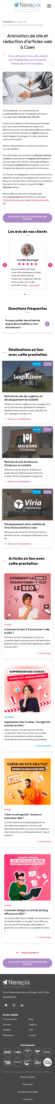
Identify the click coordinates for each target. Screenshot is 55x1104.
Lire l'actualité (44, 745)
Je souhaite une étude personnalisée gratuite (27, 217)
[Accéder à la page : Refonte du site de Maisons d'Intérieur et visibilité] (27, 442)
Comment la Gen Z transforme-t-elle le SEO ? (27, 631)
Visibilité (19, 21)
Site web (36, 364)
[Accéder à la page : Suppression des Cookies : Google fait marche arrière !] (27, 689)
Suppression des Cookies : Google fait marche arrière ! (27, 723)
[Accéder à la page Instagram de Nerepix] (14, 1005)
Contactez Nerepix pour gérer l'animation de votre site (26, 202)
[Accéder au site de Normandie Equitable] (7, 1052)
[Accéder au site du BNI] (37, 1052)
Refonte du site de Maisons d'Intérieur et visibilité (21, 463)
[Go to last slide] (5, 265)
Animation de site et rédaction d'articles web (23, 25)
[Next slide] (50, 265)
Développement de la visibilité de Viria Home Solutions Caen (24, 525)
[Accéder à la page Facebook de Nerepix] (6, 1005)
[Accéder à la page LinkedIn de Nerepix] (22, 1005)
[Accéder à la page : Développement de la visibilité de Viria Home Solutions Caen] (27, 504)
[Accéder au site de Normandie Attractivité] (17, 1062)
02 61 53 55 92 (9, 997)
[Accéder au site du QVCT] (27, 1062)
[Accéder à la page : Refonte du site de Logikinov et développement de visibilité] (27, 376)
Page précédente (30, 952)
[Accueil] (27, 7)
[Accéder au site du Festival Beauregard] (27, 1052)
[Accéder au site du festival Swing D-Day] (47, 1062)
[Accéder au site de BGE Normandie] (37, 1062)
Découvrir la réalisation (19, 419)
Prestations (8, 21)
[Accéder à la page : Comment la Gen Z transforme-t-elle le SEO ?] (27, 596)
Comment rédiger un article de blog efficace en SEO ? (26, 912)
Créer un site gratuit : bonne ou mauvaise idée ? (23, 816)
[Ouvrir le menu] (49, 6)
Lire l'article (45, 653)
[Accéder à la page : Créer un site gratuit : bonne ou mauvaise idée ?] (27, 781)
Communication (10, 1019)
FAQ (31, 1029)
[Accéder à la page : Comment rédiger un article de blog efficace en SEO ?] (27, 877)
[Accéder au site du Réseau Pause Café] (7, 1062)
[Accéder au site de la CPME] (47, 1052)
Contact (32, 1035)
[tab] (24, 294)
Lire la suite (34, 285)
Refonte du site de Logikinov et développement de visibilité (23, 397)
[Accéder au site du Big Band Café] (17, 1052)
